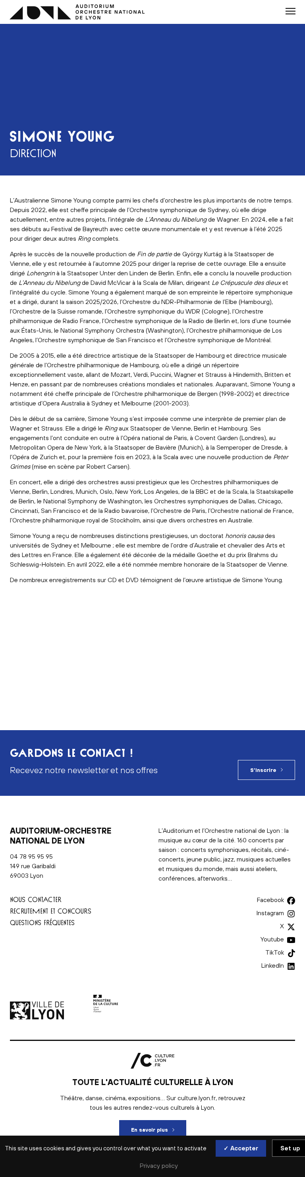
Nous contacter (36, 899)
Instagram (270, 912)
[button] (290, 11)
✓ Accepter (241, 1148)
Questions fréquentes (42, 922)
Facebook (270, 899)
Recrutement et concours (50, 911)
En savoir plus (158, 1130)
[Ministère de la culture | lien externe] (105, 1017)
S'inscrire (263, 770)
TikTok (274, 952)
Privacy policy (159, 1165)
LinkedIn (272, 965)
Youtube (272, 939)
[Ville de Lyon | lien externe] (38, 1017)
